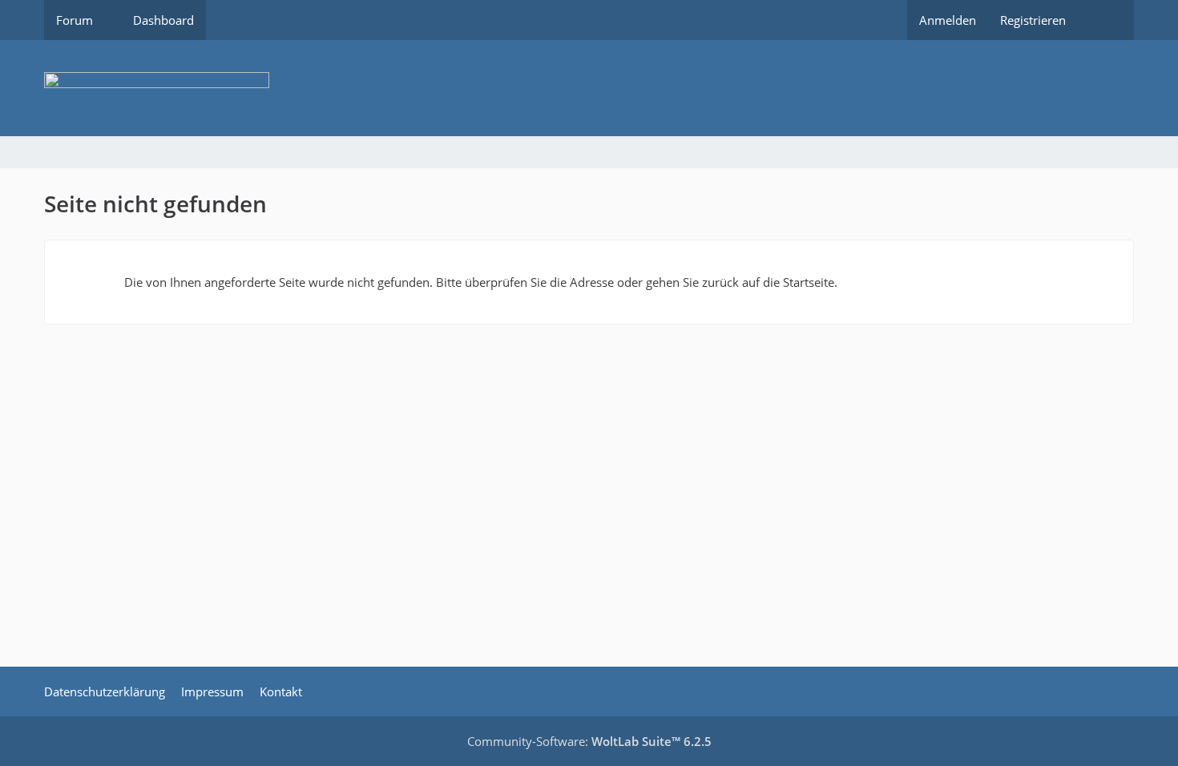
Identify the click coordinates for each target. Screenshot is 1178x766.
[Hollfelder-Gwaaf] (589, 88)
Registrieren (1033, 20)
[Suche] (1106, 20)
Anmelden (947, 20)
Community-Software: (589, 741)
